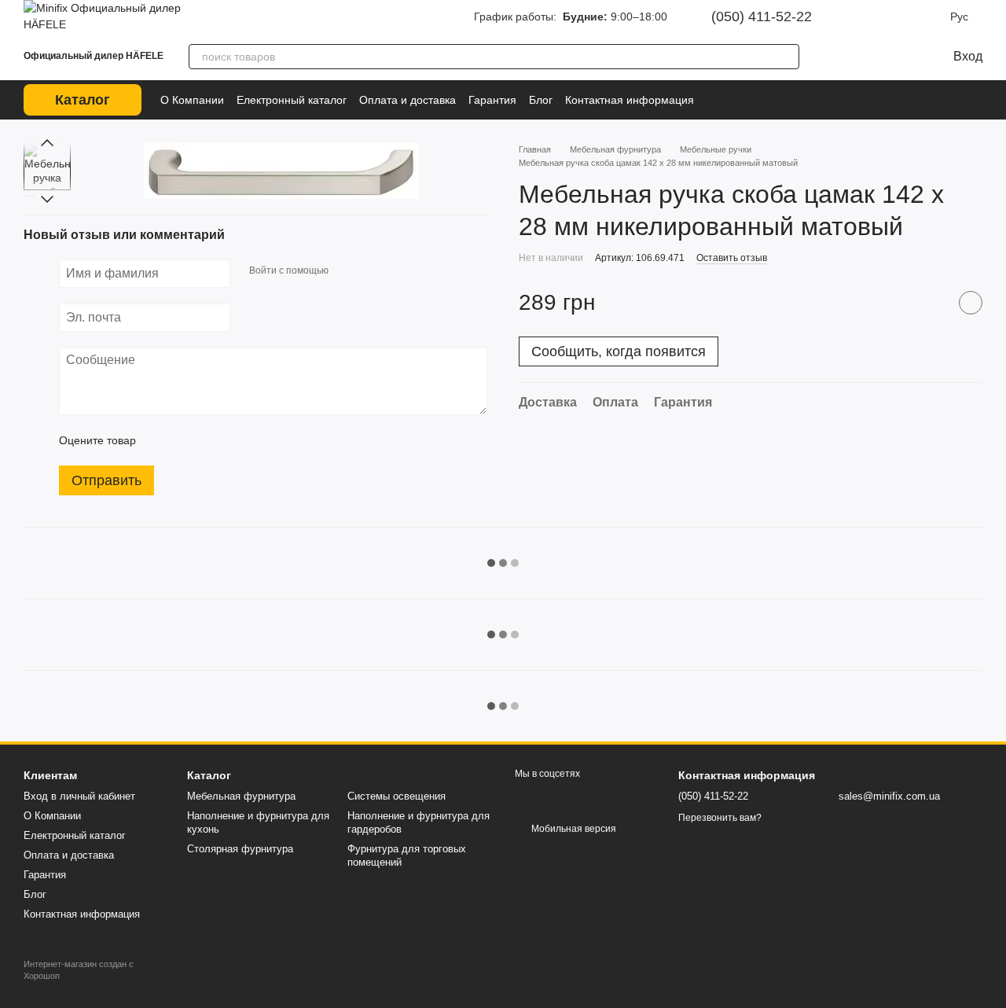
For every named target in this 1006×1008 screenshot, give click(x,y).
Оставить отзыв (731, 257)
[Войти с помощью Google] (371, 271)
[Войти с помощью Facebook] (345, 271)
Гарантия (492, 100)
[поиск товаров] (786, 56)
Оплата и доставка (407, 100)
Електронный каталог (292, 100)
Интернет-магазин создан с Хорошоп (79, 969)
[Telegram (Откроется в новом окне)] (908, 16)
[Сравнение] (832, 56)
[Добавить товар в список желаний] (970, 303)
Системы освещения (396, 796)
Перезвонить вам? (720, 817)
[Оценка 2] (187, 440)
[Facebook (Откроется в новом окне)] (886, 16)
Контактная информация (629, 100)
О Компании (192, 100)
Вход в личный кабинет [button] (79, 796)
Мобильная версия (572, 828)
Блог (541, 100)
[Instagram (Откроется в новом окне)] (864, 16)
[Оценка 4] (237, 440)
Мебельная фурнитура (241, 796)
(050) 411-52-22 (761, 16)
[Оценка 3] (212, 440)
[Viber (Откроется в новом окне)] (930, 16)
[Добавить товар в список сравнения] (931, 303)
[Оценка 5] (262, 440)
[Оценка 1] (161, 440)
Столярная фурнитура (240, 849)
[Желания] (864, 56)
